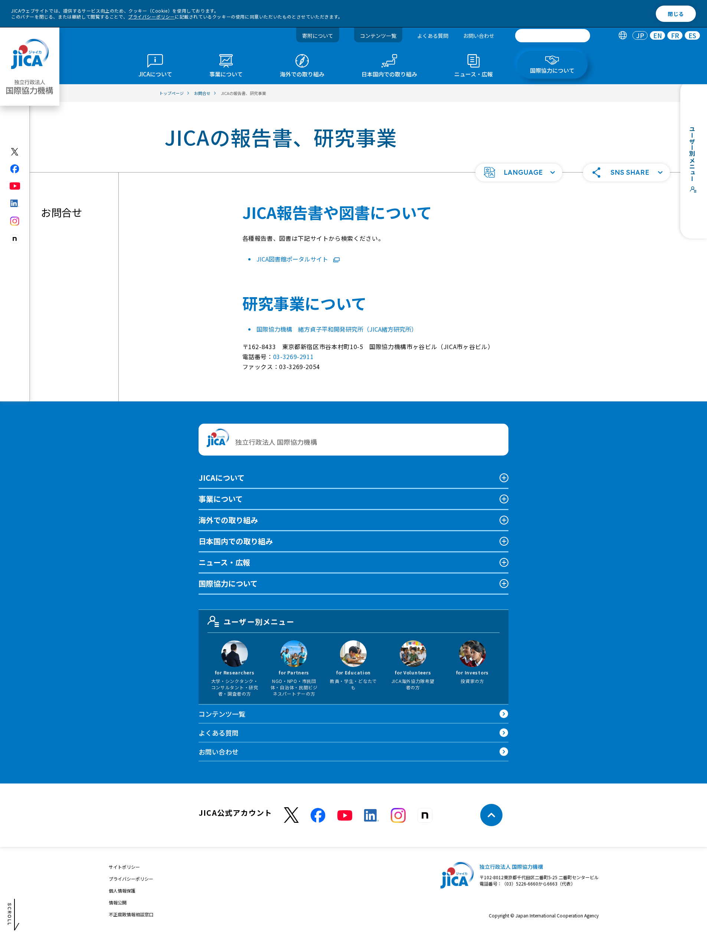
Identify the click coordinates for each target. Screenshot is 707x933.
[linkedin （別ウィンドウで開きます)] (371, 815)
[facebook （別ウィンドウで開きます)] (318, 815)
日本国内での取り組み (236, 541)
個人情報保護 (122, 890)
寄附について (317, 35)
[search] (552, 35)
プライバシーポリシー (151, 16)
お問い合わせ (478, 35)
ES (692, 36)
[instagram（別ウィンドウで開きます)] (15, 221)
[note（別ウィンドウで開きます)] (15, 239)
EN (657, 36)
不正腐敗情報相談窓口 (131, 914)
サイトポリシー (124, 867)
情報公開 (118, 902)
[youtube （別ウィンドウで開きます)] (344, 815)
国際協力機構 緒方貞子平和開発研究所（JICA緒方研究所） (336, 329)
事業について (221, 498)
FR (675, 36)
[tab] (622, 36)
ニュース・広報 (224, 562)
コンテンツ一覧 (378, 35)
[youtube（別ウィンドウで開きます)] (15, 186)
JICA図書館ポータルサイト (292, 258)
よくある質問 (432, 35)
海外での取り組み (228, 520)
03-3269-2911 (293, 356)
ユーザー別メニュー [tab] (258, 621)
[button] (518, 172)
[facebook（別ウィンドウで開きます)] (15, 168)
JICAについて (222, 477)
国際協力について (228, 583)
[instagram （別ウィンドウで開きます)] (398, 815)
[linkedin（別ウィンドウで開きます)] (15, 203)
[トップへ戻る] (491, 815)
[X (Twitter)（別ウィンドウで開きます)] (15, 151)
